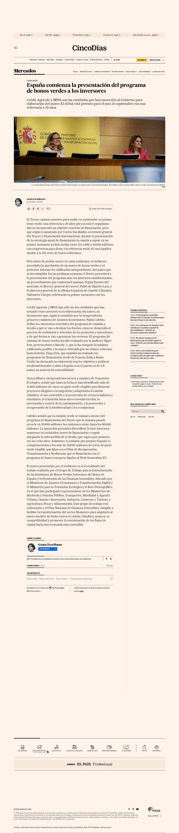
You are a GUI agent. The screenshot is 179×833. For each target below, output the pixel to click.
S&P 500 (48, 35)
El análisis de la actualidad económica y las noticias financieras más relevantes (60, 559)
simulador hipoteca (39, 750)
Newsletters (96, 827)
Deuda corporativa (46, 579)
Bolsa (75, 72)
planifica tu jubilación (74, 750)
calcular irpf (22, 750)
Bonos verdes (32, 579)
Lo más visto (136, 376)
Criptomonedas (144, 72)
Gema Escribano (36, 199)
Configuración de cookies (49, 827)
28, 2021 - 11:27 (35, 202)
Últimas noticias (96, 60)
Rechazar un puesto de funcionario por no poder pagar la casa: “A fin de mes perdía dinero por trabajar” (147, 342)
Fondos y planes (82, 60)
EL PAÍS (115, 59)
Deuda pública (131, 72)
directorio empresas (109, 750)
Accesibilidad (78, 827)
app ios (144, 750)
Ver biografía (44, 549)
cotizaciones (126, 750)
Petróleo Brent (78, 35)
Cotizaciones (69, 60)
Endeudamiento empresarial (81, 579)
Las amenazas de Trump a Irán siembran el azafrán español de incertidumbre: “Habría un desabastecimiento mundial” (147, 329)
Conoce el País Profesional (89, 764)
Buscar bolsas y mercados (143, 404)
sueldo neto (56, 750)
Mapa (86, 827)
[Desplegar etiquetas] (111, 578)
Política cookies (34, 827)
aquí (82, 591)
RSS (89, 827)
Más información (33, 591)
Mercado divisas (86, 72)
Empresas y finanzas (37, 60)
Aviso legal (24, 827)
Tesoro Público (62, 579)
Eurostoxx (142, 417)
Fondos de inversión (102, 72)
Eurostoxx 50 (108, 35)
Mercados (50, 60)
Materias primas (118, 72)
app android (157, 750)
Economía (59, 60)
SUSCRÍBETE (141, 60)
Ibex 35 (22, 35)
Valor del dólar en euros (141, 35)
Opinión (107, 60)
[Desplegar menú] (16, 48)
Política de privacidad (65, 827)
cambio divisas (92, 750)
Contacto (17, 827)
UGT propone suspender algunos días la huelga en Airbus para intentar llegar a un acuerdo (147, 317)
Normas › (109, 566)
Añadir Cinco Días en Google (102, 209)
